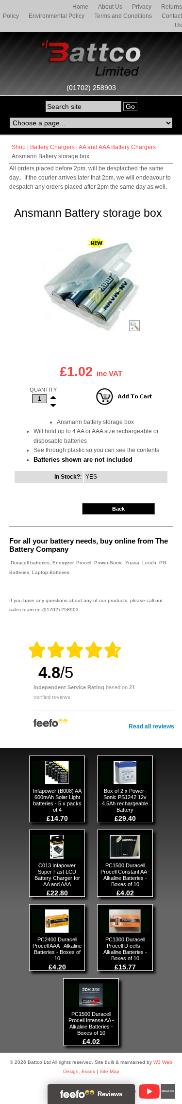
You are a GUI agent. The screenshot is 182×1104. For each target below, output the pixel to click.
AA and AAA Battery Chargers (117, 147)
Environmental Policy (56, 16)
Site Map (109, 1071)
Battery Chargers (52, 147)
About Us (110, 6)
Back (118, 509)
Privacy (141, 6)
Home (80, 6)
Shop (19, 147)
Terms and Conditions (123, 16)
